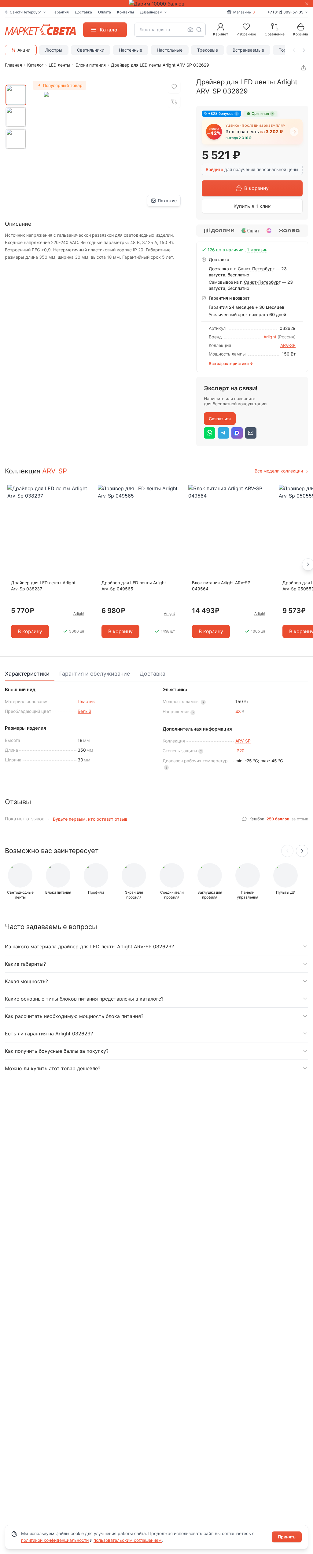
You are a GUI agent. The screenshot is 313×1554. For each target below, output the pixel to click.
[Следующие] (302, 851)
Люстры (53, 50)
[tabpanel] (156, 731)
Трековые (207, 50)
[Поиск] (199, 30)
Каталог (35, 64)
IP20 (240, 750)
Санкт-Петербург (256, 268)
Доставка (83, 12)
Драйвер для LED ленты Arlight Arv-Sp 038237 (43, 585)
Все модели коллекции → (281, 470)
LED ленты (59, 64)
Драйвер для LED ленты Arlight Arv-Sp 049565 (133, 585)
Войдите (214, 169)
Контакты (125, 12)
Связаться (220, 418)
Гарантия (61, 12)
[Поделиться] (303, 67)
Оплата (104, 12)
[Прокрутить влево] (294, 50)
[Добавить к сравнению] (174, 102)
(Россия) (287, 336)
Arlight (269, 336)
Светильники (90, 50)
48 (238, 711)
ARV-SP (288, 345)
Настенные (130, 50)
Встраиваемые (248, 50)
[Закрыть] (307, 3)
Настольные (169, 50)
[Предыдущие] (287, 851)
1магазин (257, 249)
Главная (13, 64)
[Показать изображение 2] (16, 117)
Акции (23, 50)
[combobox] (170, 30)
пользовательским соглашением (128, 1540)
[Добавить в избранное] (174, 87)
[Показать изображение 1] (16, 95)
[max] (237, 433)
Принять (287, 1536)
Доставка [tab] (152, 673)
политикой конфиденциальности (55, 1540)
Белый (84, 711)
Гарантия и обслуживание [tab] (94, 673)
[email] (250, 433)
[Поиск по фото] (190, 30)
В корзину (256, 188)
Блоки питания (90, 64)
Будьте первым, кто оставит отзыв (90, 819)
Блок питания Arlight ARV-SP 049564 (221, 585)
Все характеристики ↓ (231, 363)
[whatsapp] (209, 433)
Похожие (167, 200)
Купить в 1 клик (252, 206)
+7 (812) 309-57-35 (285, 12)
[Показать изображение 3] (16, 139)
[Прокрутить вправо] (304, 50)
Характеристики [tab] (27, 673)
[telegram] (223, 433)
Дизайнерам (151, 12)
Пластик (86, 701)
